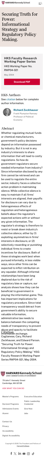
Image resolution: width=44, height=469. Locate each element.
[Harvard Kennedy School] (16, 3)
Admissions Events (10, 409)
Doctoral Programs (10, 404)
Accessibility (8, 431)
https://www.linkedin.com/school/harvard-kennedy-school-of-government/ (20, 453)
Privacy (5, 426)
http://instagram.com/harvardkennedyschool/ (29, 454)
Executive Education (33, 396)
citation (10, 99)
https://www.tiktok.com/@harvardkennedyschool (33, 453)
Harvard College (23, 446)
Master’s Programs (10, 396)
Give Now (28, 409)
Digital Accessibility (11, 435)
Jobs (26, 413)
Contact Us (7, 421)
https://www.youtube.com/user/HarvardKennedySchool (24, 454)
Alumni (5, 413)
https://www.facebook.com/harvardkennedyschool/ (11, 453)
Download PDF (22, 81)
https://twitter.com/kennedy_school (15, 453)
